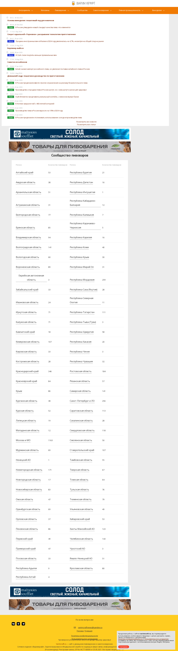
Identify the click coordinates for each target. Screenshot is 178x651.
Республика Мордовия (82, 279)
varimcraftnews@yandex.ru (86, 627)
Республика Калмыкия (82, 214)
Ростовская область (81, 371)
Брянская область (25, 227)
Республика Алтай (25, 576)
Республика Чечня (80, 351)
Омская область (24, 499)
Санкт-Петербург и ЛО (82, 400)
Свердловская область (82, 430)
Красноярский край (26, 381)
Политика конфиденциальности (130, 639)
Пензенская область (27, 528)
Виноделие (157, 10)
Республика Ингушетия (82, 192)
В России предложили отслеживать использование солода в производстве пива (48, 117)
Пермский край (24, 538)
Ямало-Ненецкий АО (81, 558)
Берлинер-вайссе (15, 48)
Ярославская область (81, 568)
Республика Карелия (81, 237)
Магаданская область (27, 430)
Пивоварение (60, 10)
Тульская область (79, 489)
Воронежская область (28, 266)
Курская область (25, 410)
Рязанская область (80, 381)
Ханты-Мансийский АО (82, 528)
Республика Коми (79, 247)
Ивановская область (27, 302)
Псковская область (26, 558)
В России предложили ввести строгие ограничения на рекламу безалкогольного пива (51, 83)
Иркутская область (26, 312)
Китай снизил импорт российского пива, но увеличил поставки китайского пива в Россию (52, 69)
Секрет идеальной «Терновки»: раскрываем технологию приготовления (41, 34)
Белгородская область (28, 214)
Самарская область (80, 391)
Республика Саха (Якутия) (83, 289)
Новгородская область (28, 479)
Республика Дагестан (81, 182)
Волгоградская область (28, 247)
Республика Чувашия (81, 361)
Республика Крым (79, 257)
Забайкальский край (27, 289)
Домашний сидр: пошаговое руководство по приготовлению (35, 76)
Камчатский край (25, 331)
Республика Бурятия (81, 172)
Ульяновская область (81, 509)
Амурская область (25, 182)
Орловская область (26, 519)
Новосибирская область (29, 489)
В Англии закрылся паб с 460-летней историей (34, 104)
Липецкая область (26, 420)
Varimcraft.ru (61, 644)
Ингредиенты (24, 10)
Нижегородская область (29, 469)
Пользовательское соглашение (156, 639)
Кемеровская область (27, 341)
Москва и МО (23, 440)
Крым (19, 391)
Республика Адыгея (26, 568)
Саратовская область (81, 410)
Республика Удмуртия (82, 331)
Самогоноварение (101, 10)
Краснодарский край (27, 371)
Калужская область (26, 322)
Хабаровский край (80, 519)
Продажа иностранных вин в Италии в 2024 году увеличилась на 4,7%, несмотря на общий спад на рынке (60, 41)
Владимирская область (28, 237)
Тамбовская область (81, 459)
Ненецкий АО (23, 459)
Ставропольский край (82, 450)
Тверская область (79, 469)
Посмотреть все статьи (86, 124)
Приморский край (26, 548)
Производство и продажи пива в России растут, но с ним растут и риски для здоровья (50, 90)
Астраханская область (28, 204)
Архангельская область (28, 192)
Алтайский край (24, 172)
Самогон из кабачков (17, 62)
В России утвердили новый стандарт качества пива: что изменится (42, 27)
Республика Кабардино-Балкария (83, 202)
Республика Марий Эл (82, 266)
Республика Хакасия (80, 341)
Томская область (79, 479)
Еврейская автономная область (31, 277)
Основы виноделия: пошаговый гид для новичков (30, 20)
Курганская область (26, 400)
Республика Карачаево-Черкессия (83, 225)
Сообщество (82, 10)
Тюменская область (81, 499)
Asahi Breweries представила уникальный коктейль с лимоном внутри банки (47, 97)
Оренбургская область (28, 509)
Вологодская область (27, 257)
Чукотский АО (77, 548)
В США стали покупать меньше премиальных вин (36, 55)
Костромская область (27, 361)
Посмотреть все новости (86, 122)
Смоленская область (81, 440)
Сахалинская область (81, 420)
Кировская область (26, 351)
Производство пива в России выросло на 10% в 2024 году (39, 110)
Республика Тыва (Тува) (83, 322)
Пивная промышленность (129, 10)
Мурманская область (27, 450)
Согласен (124, 647)
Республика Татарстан (82, 312)
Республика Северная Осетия (81, 300)
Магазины (45, 10)
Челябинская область (81, 538)
